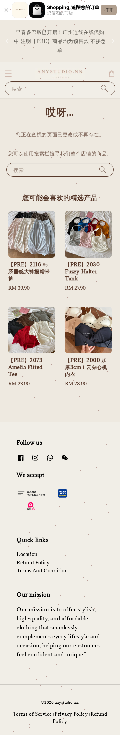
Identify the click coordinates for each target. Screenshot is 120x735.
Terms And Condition (42, 570)
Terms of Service (32, 714)
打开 (108, 10)
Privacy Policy (71, 714)
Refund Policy (33, 562)
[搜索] (104, 88)
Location (27, 554)
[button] (8, 73)
